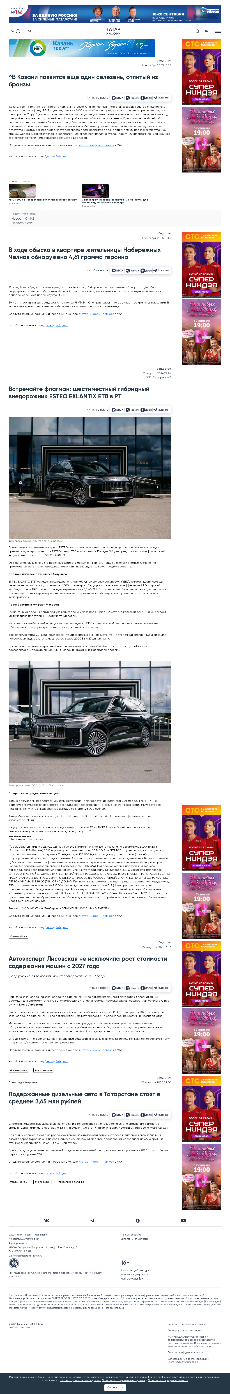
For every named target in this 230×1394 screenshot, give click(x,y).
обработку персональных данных (80, 1380)
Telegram (62, 156)
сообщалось (26, 1012)
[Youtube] (183, 1220)
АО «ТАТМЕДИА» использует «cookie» (188, 1337)
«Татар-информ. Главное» (96, 145)
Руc (11, 31)
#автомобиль (18, 936)
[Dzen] (137, 1221)
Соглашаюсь (115, 1387)
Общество (164, 60)
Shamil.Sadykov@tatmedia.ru (183, 1362)
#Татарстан (42, 1182)
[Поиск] (197, 31)
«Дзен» (48, 156)
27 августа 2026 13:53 (156, 947)
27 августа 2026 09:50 (156, 1082)
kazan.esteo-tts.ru (21, 820)
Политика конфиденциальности (185, 1352)
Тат (28, 31)
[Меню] (218, 31)
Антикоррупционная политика (185, 1330)
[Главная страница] (113, 31)
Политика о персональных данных (187, 1324)
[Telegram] (92, 1220)
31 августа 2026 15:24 (157, 373)
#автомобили (43, 1070)
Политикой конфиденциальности (168, 1380)
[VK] (46, 1221)
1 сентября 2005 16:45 (156, 65)
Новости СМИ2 (23, 218)
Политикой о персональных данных (123, 1380)
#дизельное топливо (71, 1182)
